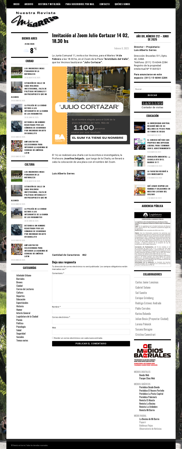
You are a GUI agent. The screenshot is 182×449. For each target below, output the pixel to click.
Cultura (19, 292)
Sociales (20, 337)
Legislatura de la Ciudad (27, 316)
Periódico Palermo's (148, 397)
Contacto (105, 4)
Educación (20, 299)
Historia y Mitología (49, 4)
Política (19, 323)
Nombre (56, 307)
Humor (19, 309)
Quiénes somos (122, 4)
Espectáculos (22, 302)
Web (54, 328)
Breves (19, 282)
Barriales (20, 278)
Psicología (21, 326)
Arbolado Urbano (23, 275)
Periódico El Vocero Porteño (151, 390)
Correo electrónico (61, 317)
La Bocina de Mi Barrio (149, 419)
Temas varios (22, 340)
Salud (18, 330)
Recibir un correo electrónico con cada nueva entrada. (78, 338)
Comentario (58, 273)
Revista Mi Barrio (147, 410)
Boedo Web (144, 375)
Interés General (23, 313)
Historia (20, 306)
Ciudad (19, 285)
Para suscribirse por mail (80, 4)
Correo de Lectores (25, 289)
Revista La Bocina (147, 403)
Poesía (19, 320)
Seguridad (20, 333)
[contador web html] (152, 103)
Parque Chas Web (147, 378)
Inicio (16, 4)
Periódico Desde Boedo (149, 387)
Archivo (29, 4)
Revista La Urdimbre (148, 406)
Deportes (20, 296)
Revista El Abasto (147, 400)
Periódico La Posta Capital (151, 393)
